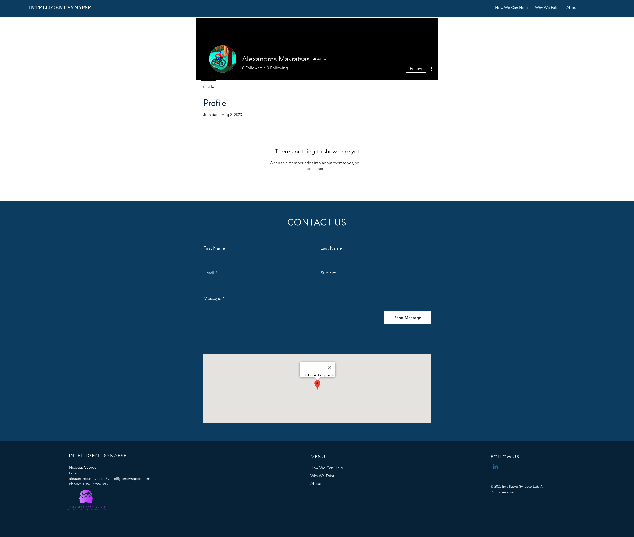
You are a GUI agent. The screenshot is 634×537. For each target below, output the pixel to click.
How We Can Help (326, 467)
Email (209, 273)
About (315, 483)
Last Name (331, 248)
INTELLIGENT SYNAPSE (60, 8)
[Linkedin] (495, 467)
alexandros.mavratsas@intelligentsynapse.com (109, 478)
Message (212, 298)
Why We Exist (322, 475)
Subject (328, 273)
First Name (214, 248)
